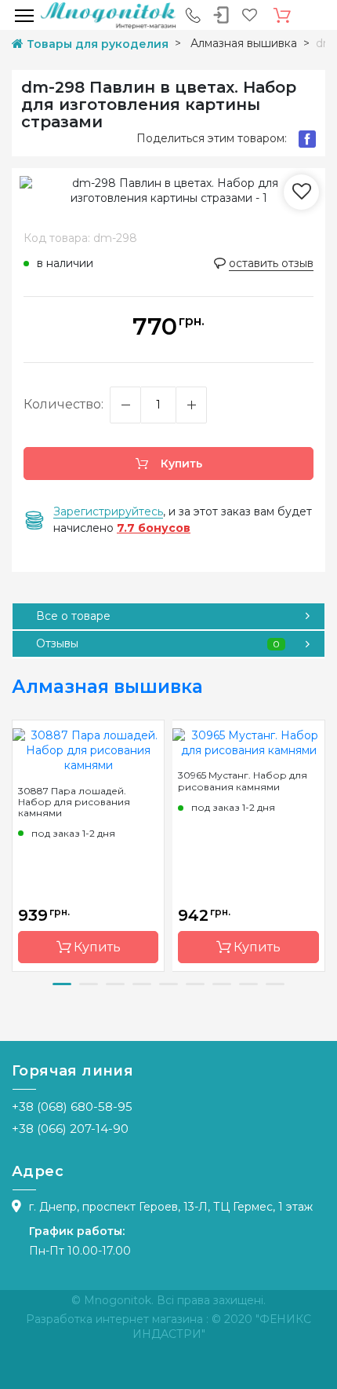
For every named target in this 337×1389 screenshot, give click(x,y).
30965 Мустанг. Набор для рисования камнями (242, 781)
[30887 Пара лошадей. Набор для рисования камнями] (88, 749)
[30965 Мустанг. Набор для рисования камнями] (248, 742)
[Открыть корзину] (282, 15)
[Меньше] (125, 405)
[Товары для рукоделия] (108, 15)
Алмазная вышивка (107, 687)
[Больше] (191, 405)
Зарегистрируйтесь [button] (108, 511)
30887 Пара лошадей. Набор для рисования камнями (74, 802)
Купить (180, 463)
